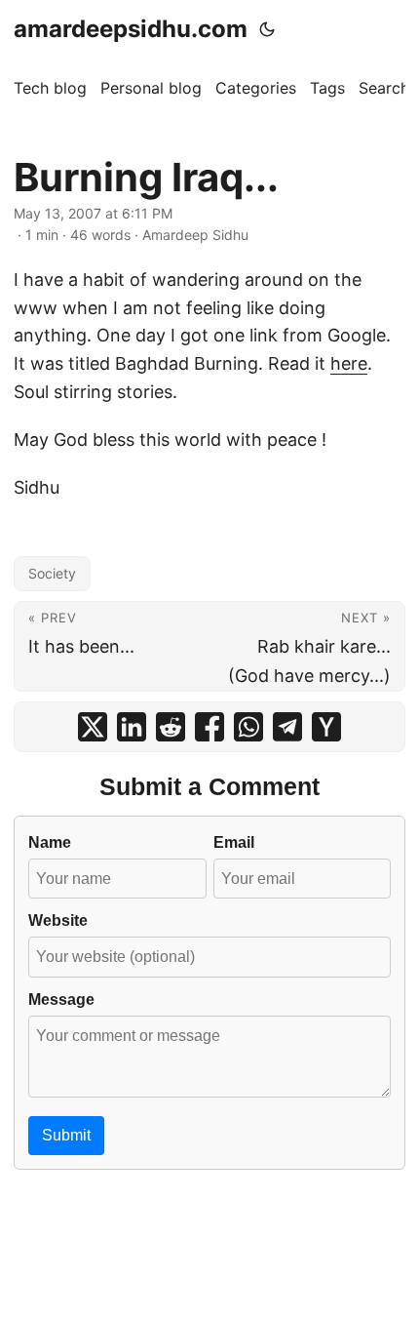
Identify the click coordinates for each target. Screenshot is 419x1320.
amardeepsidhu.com (131, 29)
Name (49, 842)
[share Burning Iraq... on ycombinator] (326, 726)
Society (52, 573)
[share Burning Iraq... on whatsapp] (248, 726)
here (348, 363)
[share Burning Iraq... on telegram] (287, 726)
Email (233, 842)
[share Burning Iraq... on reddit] (170, 726)
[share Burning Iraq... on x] (92, 726)
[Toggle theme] (267, 29)
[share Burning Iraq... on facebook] (209, 726)
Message (61, 999)
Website (58, 920)
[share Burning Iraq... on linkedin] (131, 726)
